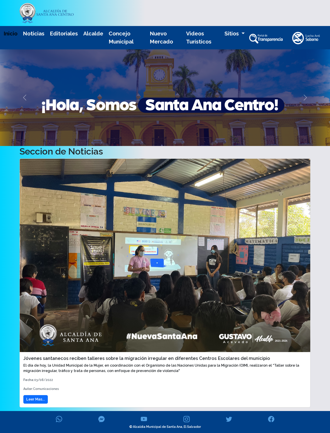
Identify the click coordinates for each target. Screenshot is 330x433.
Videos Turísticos (198, 37)
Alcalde (93, 33)
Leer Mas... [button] (35, 399)
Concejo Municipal (121, 37)
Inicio (11, 33)
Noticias (33, 33)
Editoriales (64, 33)
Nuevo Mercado (161, 37)
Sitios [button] (232, 33)
